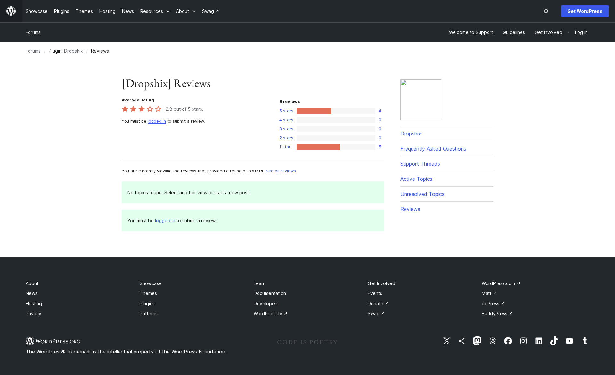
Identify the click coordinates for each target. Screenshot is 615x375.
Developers (266, 303)
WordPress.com (501, 283)
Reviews (410, 209)
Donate (378, 303)
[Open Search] (546, 11)
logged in (157, 121)
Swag (376, 313)
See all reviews (281, 171)
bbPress (493, 303)
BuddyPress (497, 313)
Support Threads (420, 164)
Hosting (34, 303)
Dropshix (73, 51)
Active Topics (416, 179)
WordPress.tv (271, 313)
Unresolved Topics (422, 194)
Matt (489, 293)
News (31, 293)
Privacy (33, 313)
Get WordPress (585, 11)
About (32, 283)
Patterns (149, 313)
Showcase (151, 283)
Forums (33, 32)
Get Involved (381, 283)
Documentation (270, 293)
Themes (148, 293)
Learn (260, 283)
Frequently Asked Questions (433, 148)
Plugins (147, 303)
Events (375, 293)
